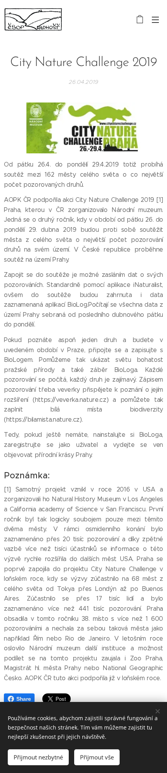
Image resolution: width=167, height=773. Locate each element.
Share (23, 699)
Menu (155, 19)
